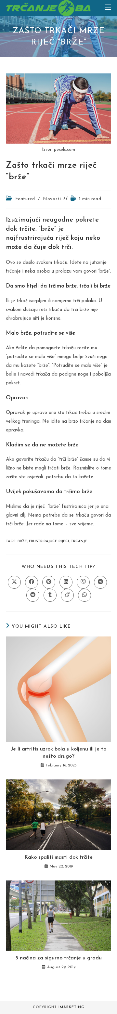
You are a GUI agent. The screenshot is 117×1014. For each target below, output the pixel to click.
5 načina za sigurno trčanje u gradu (58, 958)
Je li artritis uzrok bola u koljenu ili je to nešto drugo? (58, 753)
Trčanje (79, 541)
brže (22, 541)
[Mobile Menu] (108, 8)
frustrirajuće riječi (49, 541)
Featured (25, 199)
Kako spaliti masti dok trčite (58, 857)
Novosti (52, 199)
